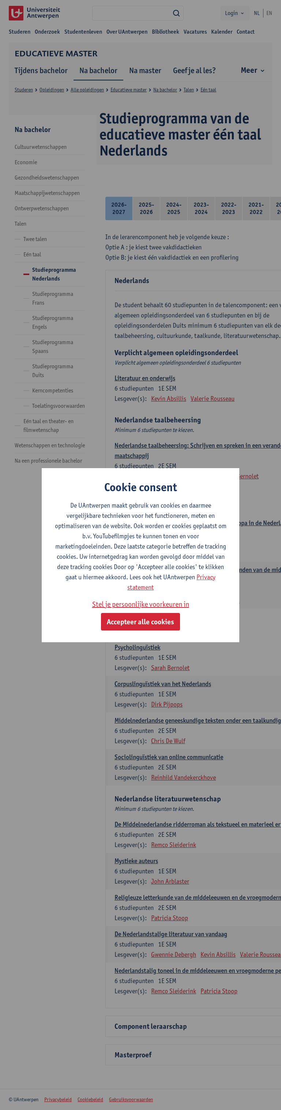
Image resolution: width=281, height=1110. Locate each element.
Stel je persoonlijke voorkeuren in (140, 604)
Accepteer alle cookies (140, 621)
